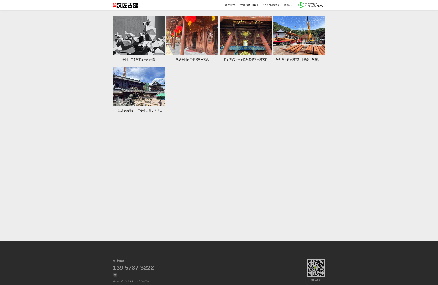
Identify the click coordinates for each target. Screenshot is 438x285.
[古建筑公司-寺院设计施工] (125, 5)
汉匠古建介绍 (271, 5)
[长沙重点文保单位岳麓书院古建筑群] (246, 35)
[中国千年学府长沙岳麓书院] (139, 35)
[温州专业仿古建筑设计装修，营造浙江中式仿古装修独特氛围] (299, 35)
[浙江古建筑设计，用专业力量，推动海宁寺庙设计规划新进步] (139, 86)
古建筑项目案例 (249, 5)
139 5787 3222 (133, 267)
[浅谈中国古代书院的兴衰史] (192, 35)
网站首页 (230, 5)
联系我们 (289, 5)
